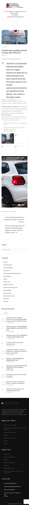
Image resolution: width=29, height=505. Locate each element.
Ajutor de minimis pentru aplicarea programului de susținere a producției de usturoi (14, 220)
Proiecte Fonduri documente (10, 287)
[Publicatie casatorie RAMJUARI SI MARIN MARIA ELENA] (3, 360)
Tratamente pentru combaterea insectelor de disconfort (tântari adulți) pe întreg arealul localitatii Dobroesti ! (16, 319)
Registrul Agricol (7, 290)
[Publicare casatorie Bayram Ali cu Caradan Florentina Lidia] (3, 390)
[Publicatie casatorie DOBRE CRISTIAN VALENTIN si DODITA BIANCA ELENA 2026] (3, 368)
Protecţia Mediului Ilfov (9, 468)
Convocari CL (6, 270)
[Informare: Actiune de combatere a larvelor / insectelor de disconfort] (3, 384)
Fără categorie (7, 276)
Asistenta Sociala (7, 264)
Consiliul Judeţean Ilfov (9, 457)
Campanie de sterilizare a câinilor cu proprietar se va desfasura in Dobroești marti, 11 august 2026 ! (16, 351)
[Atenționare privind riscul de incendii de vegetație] (3, 377)
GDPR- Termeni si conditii (9, 425)
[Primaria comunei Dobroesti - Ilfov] (14, 5)
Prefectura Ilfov (7, 454)
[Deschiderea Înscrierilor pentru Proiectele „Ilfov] (3, 344)
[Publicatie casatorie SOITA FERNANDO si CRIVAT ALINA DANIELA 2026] (3, 336)
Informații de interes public (9, 432)
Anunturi (5, 262)
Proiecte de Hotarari (8, 284)
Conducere (6, 435)
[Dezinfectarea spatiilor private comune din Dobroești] (14, 37)
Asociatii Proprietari (8, 267)
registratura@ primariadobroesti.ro (15, 16)
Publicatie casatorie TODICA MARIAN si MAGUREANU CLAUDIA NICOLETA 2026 (16, 328)
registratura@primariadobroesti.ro (12, 486)
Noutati (4, 55)
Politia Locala (6, 281)
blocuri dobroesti (5, 211)
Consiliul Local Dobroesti (9, 438)
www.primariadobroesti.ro (10, 483)
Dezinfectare (14, 211)
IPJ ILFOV (6, 459)
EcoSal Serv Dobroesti (8, 462)
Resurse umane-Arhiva (9, 296)
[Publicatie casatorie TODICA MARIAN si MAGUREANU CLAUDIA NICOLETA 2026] (3, 328)
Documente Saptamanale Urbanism (12, 273)
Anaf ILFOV (6, 465)
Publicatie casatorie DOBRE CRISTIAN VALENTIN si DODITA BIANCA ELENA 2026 (16, 367)
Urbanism (5, 301)
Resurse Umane (7, 293)
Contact (5, 443)
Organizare (6, 440)
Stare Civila (6, 298)
